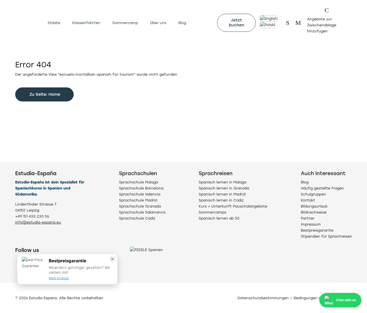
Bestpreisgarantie (317, 230)
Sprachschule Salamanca (142, 212)
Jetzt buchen (236, 23)
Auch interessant (323, 173)
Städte (54, 23)
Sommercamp (125, 23)
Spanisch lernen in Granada (224, 188)
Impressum (311, 224)
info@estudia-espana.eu (38, 222)
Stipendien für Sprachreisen (326, 236)
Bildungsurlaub (314, 206)
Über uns (158, 23)
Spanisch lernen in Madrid (222, 194)
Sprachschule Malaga (138, 182)
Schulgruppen (313, 194)
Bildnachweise (314, 212)
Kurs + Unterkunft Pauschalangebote (233, 206)
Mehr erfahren (59, 278)
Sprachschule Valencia (139, 194)
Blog (182, 23)
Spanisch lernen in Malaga (222, 182)
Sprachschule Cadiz (137, 218)
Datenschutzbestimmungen (263, 298)
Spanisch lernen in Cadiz (221, 200)
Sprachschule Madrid (138, 200)
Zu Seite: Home (44, 94)
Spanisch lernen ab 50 (219, 218)
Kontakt (308, 200)
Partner (308, 218)
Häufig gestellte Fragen (322, 188)
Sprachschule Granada (140, 206)
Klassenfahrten (86, 23)
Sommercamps (212, 212)
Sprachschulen (138, 173)
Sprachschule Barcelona (141, 188)
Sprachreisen (216, 173)
